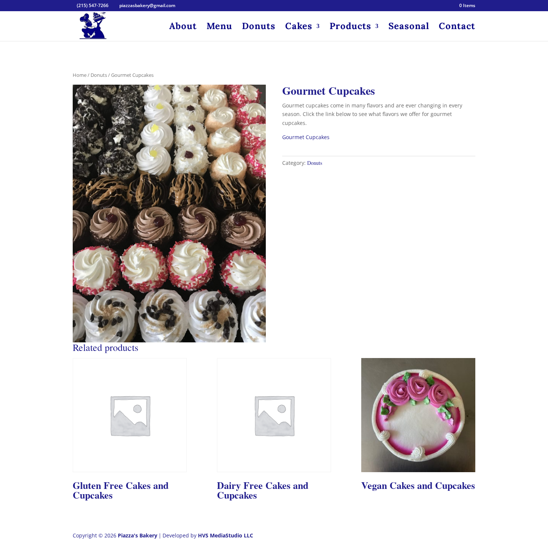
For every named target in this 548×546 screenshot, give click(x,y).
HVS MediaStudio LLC (225, 535)
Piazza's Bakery (137, 535)
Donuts (258, 27)
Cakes (298, 27)
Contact (457, 27)
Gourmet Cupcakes (306, 137)
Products (350, 27)
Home (79, 75)
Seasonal (408, 27)
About (183, 27)
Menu (219, 27)
